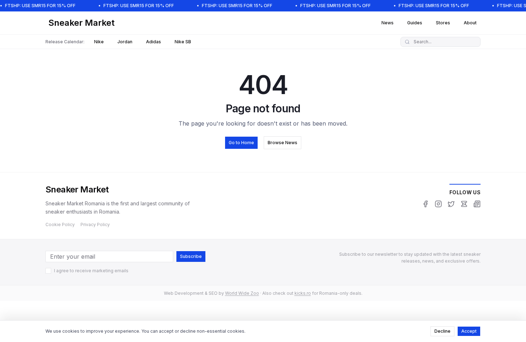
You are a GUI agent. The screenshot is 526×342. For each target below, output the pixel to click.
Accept (469, 331)
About (470, 22)
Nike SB (183, 41)
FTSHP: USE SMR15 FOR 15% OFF (40, 5)
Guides (414, 22)
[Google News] (477, 203)
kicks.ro (302, 293)
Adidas (153, 41)
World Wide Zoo (242, 293)
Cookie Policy (60, 224)
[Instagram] (438, 203)
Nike (99, 41)
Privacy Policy (95, 224)
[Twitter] (451, 203)
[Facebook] (425, 203)
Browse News (282, 142)
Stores (443, 22)
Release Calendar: (64, 41)
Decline (442, 331)
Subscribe (191, 256)
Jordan (124, 41)
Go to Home (241, 142)
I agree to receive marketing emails (91, 270)
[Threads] (464, 203)
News (387, 22)
